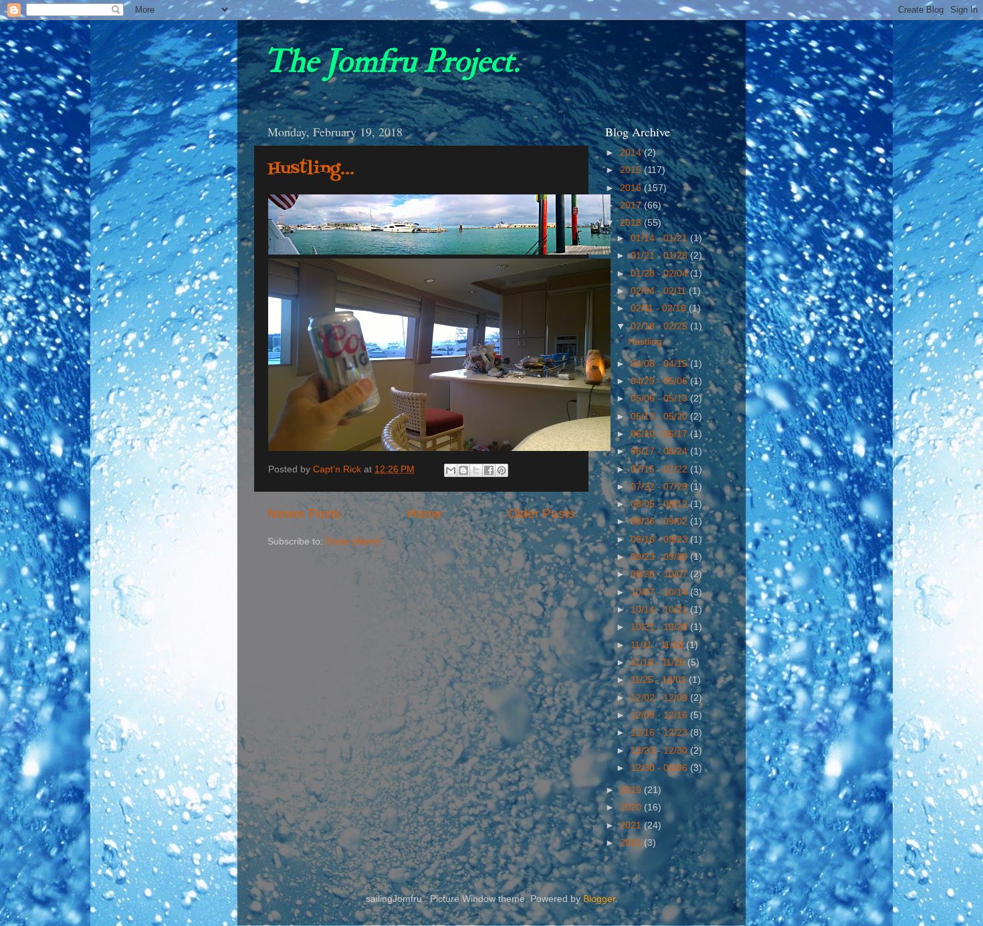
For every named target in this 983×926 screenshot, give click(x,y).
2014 (632, 153)
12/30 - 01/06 (660, 768)
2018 (632, 223)
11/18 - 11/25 (659, 662)
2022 (632, 843)
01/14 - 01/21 (660, 238)
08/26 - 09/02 (660, 521)
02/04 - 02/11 (660, 291)
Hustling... (311, 168)
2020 (632, 807)
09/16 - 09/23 (660, 539)
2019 (632, 790)
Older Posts (541, 513)
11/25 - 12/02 (660, 680)
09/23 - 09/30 (660, 557)
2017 (632, 205)
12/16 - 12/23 (660, 733)
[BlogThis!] (463, 470)
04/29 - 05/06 (660, 381)
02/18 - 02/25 (660, 326)
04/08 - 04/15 (660, 364)
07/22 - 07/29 (660, 487)
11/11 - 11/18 (658, 645)
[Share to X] (476, 470)
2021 (632, 825)
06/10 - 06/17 (660, 434)
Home (424, 513)
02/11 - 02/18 (660, 308)
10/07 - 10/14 (660, 592)
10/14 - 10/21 (660, 610)
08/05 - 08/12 (660, 504)
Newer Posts (304, 513)
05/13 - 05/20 (660, 417)
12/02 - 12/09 (660, 698)
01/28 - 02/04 (660, 274)
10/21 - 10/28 (660, 627)
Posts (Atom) (353, 541)
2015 (632, 170)
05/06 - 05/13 (660, 399)
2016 (632, 188)
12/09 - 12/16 (660, 715)
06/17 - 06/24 (660, 451)
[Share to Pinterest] (501, 470)
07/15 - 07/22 (660, 469)
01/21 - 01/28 (660, 256)
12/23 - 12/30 (660, 751)
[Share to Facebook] (489, 470)
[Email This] (450, 470)
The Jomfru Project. (392, 61)
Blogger (599, 899)
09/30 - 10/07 (660, 574)
